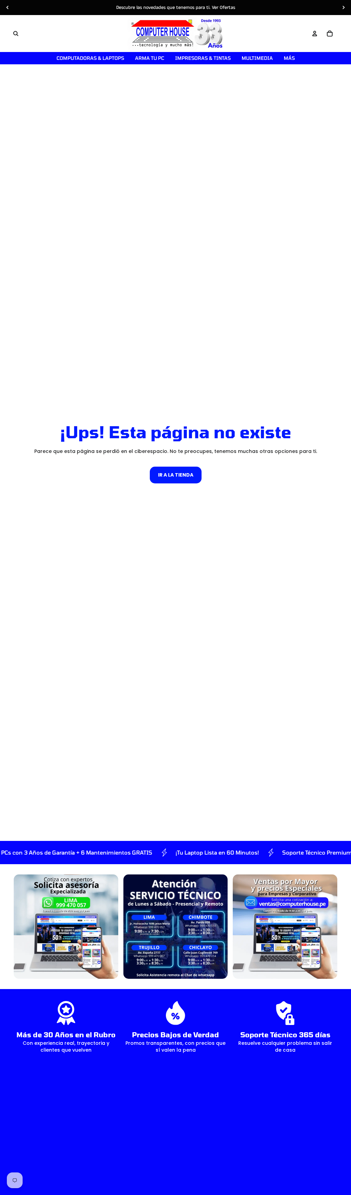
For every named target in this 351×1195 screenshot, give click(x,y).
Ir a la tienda (175, 474)
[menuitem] (289, 58)
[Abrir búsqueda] (15, 33)
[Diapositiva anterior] (7, 7)
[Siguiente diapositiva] (343, 7)
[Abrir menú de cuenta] (314, 33)
